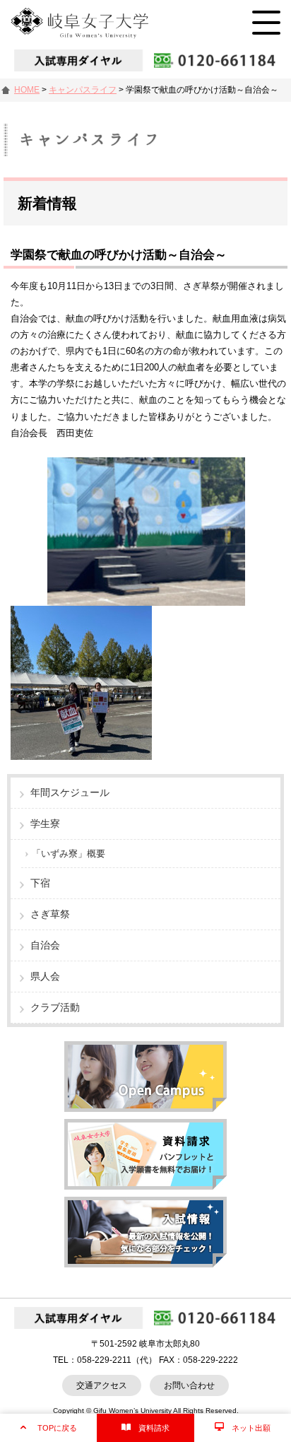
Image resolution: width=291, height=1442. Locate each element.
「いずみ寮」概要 (68, 853)
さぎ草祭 (50, 914)
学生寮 (45, 823)
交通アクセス (101, 1385)
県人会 (45, 976)
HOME (27, 90)
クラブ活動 (55, 1007)
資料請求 (154, 1428)
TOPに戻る (57, 1428)
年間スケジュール (69, 792)
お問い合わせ (189, 1385)
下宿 (40, 883)
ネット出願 (251, 1428)
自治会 (45, 945)
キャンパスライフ (83, 90)
